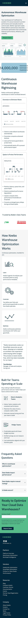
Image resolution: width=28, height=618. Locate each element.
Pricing (5, 595)
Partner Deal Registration (10, 593)
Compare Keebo (7, 585)
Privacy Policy (7, 615)
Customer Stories (8, 587)
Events (5, 591)
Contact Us (6, 609)
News (4, 611)
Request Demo (7, 38)
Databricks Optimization (10, 567)
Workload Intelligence (9, 557)
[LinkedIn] (4, 541)
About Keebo (7, 605)
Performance (7, 573)
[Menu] (26, 3)
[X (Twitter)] (6, 541)
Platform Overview (8, 553)
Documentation (7, 589)
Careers (5, 607)
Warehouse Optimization (10, 555)
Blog (4, 583)
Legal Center (6, 613)
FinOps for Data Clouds (10, 571)
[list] (14, 222)
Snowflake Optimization (10, 569)
